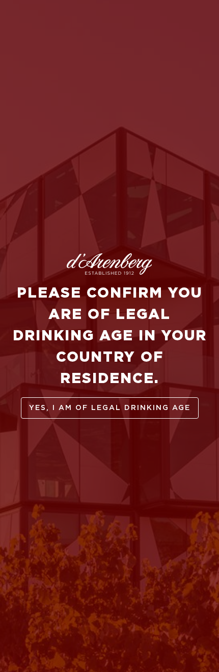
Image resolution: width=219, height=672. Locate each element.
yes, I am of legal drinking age (109, 408)
